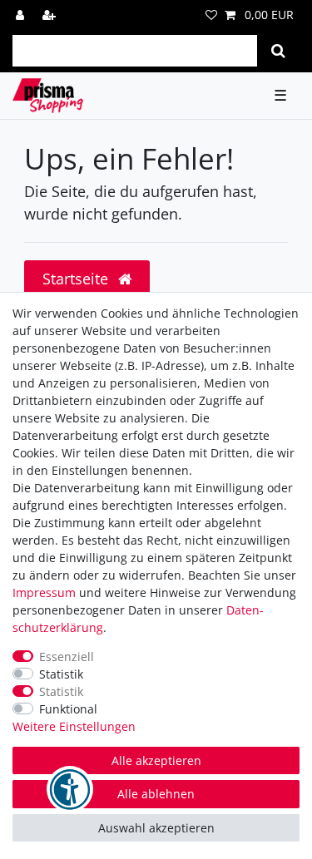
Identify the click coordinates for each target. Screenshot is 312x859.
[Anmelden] (21, 14)
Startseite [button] (77, 279)
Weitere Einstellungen (74, 726)
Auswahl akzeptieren (156, 828)
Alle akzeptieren (156, 760)
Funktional (68, 709)
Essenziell (66, 656)
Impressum (44, 592)
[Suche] (278, 51)
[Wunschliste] (211, 14)
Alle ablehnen (156, 794)
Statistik (61, 674)
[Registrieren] (51, 14)
